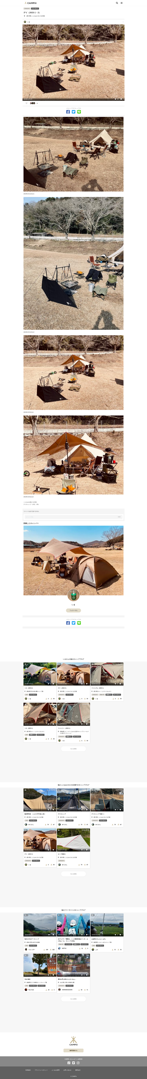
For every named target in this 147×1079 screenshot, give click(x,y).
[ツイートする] (73, 112)
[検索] (117, 3)
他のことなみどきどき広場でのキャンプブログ (73, 785)
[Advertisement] (74, 642)
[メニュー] (121, 3)
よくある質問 (56, 1070)
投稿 (119, 517)
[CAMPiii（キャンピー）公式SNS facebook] (69, 1062)
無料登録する (73, 1050)
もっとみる (73, 748)
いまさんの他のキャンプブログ (73, 659)
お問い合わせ (67, 1070)
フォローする (73, 610)
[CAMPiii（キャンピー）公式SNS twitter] (73, 1062)
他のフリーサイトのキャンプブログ (74, 910)
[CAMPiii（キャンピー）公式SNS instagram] (78, 1062)
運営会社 (77, 1070)
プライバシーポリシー (41, 1070)
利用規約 (28, 1070)
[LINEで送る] (79, 112)
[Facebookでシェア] (68, 112)
